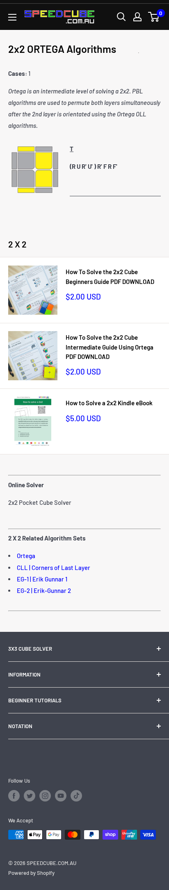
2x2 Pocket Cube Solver (39, 502)
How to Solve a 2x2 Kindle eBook (109, 402)
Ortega (26, 555)
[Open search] (121, 16)
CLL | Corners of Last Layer (53, 567)
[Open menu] (12, 17)
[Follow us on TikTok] (76, 795)
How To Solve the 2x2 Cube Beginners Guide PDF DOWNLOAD (110, 276)
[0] (154, 17)
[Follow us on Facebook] (14, 795)
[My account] (137, 16)
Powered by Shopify (31, 873)
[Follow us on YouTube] (60, 795)
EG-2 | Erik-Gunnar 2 (44, 590)
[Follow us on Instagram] (45, 795)
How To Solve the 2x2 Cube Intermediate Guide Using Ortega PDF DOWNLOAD (109, 347)
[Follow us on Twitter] (29, 795)
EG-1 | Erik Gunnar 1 (42, 579)
